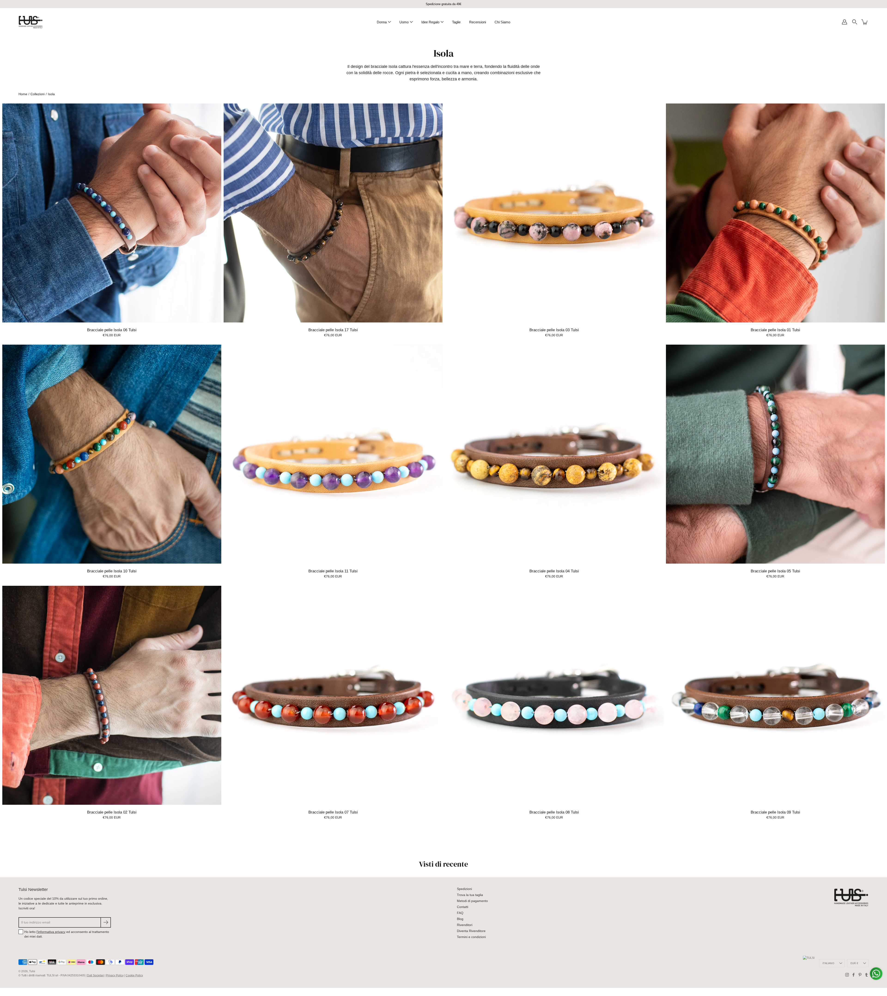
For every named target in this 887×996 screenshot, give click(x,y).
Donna (382, 22)
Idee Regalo (430, 22)
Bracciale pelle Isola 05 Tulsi (775, 571)
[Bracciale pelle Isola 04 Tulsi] (554, 454)
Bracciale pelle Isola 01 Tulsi (775, 330)
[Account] (844, 22)
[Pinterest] (860, 975)
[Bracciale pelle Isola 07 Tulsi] (333, 695)
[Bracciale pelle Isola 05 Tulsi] (775, 454)
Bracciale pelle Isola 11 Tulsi (333, 571)
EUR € (854, 963)
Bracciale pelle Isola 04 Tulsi (554, 571)
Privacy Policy (115, 975)
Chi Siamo (502, 22)
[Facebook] (853, 975)
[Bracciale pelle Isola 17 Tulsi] (333, 212)
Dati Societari (95, 975)
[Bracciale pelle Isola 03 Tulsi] (554, 212)
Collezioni (37, 94)
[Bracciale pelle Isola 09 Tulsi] (775, 695)
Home (22, 94)
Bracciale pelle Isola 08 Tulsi (554, 812)
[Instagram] (847, 975)
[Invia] (105, 922)
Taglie (456, 22)
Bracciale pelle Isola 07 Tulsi (333, 812)
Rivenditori (464, 925)
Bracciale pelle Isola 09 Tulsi (775, 812)
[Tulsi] (30, 21)
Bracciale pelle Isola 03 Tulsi (554, 330)
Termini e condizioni (471, 937)
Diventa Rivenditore (471, 931)
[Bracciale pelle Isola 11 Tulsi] (333, 454)
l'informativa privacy (50, 932)
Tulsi (32, 971)
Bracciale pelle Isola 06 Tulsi (112, 330)
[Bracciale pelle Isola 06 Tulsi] (111, 212)
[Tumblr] (866, 975)
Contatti (462, 907)
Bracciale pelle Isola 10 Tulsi (112, 571)
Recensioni (477, 22)
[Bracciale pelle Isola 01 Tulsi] (775, 212)
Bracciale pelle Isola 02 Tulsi (112, 812)
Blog (460, 919)
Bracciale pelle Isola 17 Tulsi (333, 330)
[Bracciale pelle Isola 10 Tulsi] (111, 454)
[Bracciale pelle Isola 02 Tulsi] (111, 695)
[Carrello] (865, 22)
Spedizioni (464, 889)
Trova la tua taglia (470, 895)
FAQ (460, 913)
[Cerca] (854, 22)
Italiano (828, 963)
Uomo (404, 22)
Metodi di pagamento (472, 901)
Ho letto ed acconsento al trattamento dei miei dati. (66, 934)
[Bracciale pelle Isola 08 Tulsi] (554, 695)
